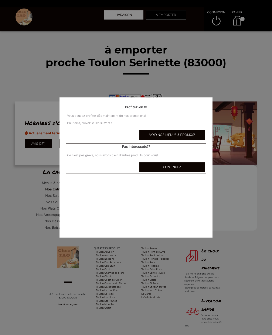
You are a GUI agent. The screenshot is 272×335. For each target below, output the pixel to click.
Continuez (172, 167)
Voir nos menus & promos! (172, 135)
